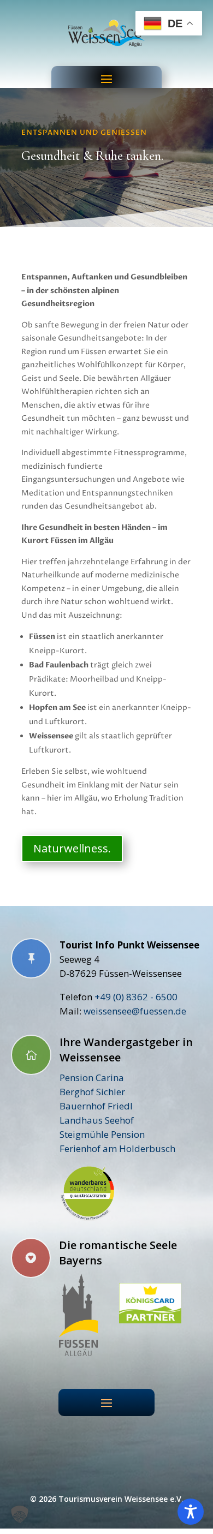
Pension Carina (92, 1077)
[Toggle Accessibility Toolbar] (190, 1511)
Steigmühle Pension (102, 1134)
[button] (19, 1514)
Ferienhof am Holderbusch (117, 1148)
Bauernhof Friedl (96, 1106)
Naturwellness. (72, 848)
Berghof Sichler (92, 1091)
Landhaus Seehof (97, 1120)
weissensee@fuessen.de (135, 1011)
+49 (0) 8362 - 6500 (135, 996)
